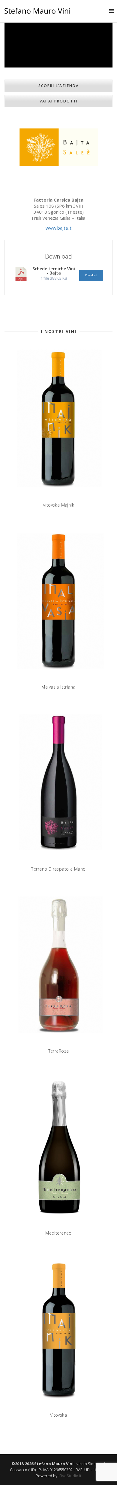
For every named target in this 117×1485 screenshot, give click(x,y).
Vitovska (58, 1415)
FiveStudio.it (70, 1475)
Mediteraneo (58, 1233)
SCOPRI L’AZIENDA (58, 85)
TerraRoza (58, 1051)
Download (91, 275)
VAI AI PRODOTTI (59, 101)
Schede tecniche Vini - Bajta (53, 271)
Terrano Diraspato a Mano (58, 869)
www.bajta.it (58, 228)
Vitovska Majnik (58, 505)
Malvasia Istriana (58, 687)
